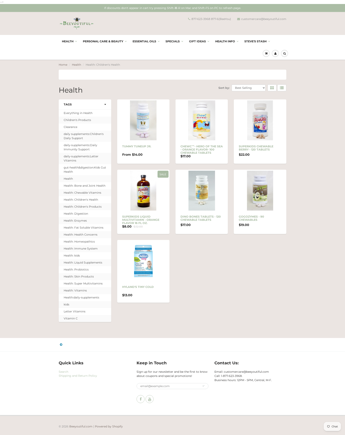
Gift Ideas (197, 41)
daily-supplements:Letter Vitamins (81, 158)
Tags (68, 104)
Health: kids (72, 255)
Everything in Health (78, 113)
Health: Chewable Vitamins (82, 192)
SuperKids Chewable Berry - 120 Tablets (256, 148)
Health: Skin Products (79, 276)
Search (63, 372)
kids (66, 304)
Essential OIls (144, 41)
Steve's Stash (255, 41)
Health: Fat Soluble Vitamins (83, 227)
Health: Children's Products (83, 206)
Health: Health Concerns (80, 234)
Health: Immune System (81, 248)
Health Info (225, 41)
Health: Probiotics (76, 269)
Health (67, 41)
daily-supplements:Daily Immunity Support (80, 147)
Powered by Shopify (109, 426)
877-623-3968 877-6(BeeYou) (211, 19)
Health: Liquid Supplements (83, 262)
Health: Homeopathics (79, 241)
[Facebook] (141, 399)
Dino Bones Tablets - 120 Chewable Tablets (200, 218)
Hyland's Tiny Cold (138, 287)
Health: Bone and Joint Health (84, 185)
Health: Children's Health (81, 199)
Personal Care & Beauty (103, 41)
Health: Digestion (76, 213)
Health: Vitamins (75, 290)
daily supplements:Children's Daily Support (84, 136)
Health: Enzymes (75, 220)
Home (63, 64)
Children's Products (77, 120)
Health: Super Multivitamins (83, 283)
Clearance (70, 127)
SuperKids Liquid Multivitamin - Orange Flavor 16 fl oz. (140, 220)
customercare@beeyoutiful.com (263, 19)
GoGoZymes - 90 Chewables (251, 218)
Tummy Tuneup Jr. (136, 146)
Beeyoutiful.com (80, 426)
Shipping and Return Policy (78, 376)
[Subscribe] (203, 386)
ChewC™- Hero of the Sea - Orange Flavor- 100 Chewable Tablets (201, 150)
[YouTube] (150, 399)
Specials (173, 41)
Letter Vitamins (74, 311)
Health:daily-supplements (81, 297)
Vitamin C (71, 318)
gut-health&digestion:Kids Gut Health (85, 169)
